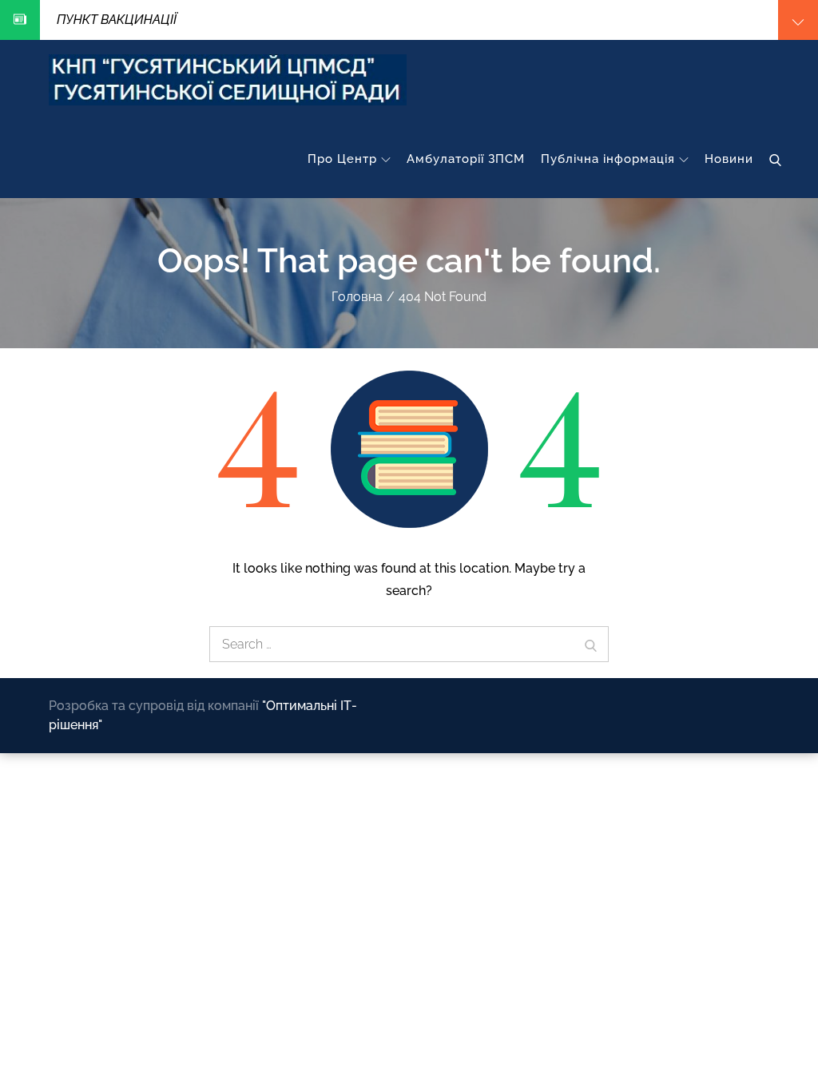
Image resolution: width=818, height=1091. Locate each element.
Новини (729, 159)
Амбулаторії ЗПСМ (466, 159)
